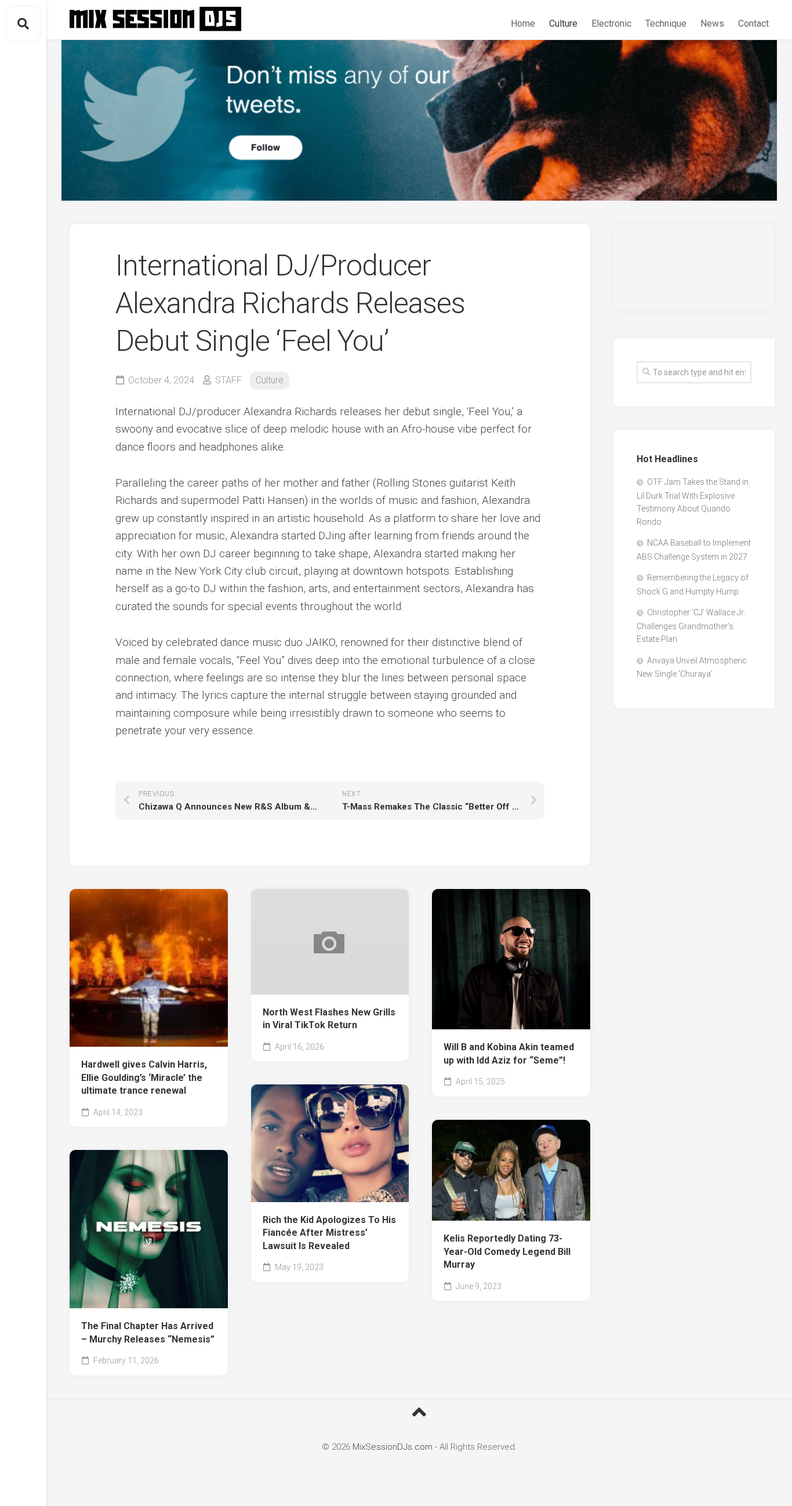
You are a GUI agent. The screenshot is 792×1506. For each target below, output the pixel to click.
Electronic (611, 23)
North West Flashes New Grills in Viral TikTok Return (329, 1019)
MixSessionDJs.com (393, 1447)
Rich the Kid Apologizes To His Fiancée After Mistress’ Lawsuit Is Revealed (329, 1232)
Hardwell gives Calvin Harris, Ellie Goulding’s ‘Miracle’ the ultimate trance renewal (144, 1077)
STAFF (228, 380)
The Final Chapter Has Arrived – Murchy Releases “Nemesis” (148, 1332)
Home (523, 23)
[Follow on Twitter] (419, 120)
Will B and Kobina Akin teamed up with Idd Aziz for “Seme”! (509, 1054)
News (712, 23)
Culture (563, 23)
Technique (665, 23)
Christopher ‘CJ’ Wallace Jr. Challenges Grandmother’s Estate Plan (691, 626)
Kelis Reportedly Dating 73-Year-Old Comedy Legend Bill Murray (507, 1251)
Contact (753, 23)
